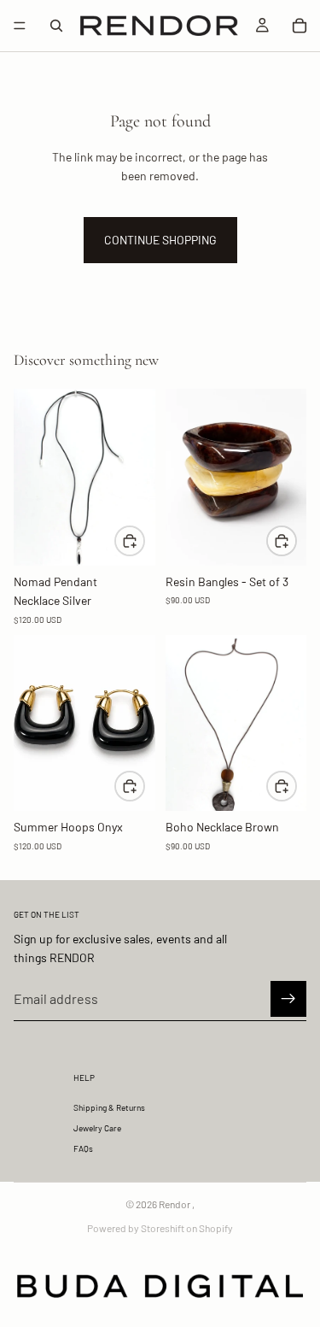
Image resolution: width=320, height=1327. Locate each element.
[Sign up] (288, 999)
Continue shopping (160, 239)
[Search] (56, 25)
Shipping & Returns (109, 1107)
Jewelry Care (97, 1128)
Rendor (174, 1204)
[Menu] (19, 25)
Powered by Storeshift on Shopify (160, 1228)
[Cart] (299, 25)
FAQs (83, 1148)
